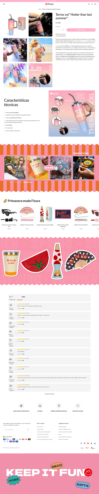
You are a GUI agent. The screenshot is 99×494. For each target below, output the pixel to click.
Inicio (40, 9)
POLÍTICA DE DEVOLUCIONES (44, 439)
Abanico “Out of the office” (81, 224)
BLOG (60, 434)
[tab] (12, 299)
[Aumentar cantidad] (63, 29)
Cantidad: (58, 26)
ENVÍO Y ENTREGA (63, 439)
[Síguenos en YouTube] (88, 443)
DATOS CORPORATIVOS (65, 429)
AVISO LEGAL (40, 429)
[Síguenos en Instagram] (84, 443)
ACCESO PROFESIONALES (65, 437)
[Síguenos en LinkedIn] (95, 443)
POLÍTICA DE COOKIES (42, 434)
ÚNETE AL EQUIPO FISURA (65, 431)
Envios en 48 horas (61, 34)
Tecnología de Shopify (14, 447)
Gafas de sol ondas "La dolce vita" (9, 225)
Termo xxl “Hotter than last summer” (51, 9)
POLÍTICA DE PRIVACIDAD (43, 431)
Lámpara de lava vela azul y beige (45, 224)
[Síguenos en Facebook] (81, 443)
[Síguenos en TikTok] (91, 443)
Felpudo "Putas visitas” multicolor (63, 225)
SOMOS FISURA (62, 426)
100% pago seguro (61, 35)
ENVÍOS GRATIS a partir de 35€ (49, 0)
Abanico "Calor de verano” (27, 224)
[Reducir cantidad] (58, 29)
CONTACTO (40, 426)
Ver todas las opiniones (49, 393)
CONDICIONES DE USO (43, 437)
